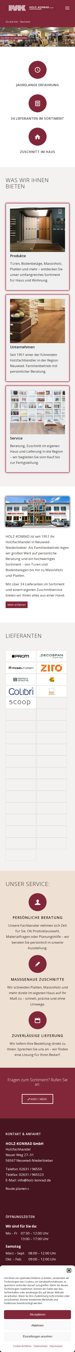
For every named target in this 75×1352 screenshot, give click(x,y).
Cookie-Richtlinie (22, 1346)
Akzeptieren (37, 1314)
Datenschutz (41, 1346)
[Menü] (67, 8)
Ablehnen (37, 1325)
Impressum (56, 1346)
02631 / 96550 (30, 1169)
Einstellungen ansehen (37, 1336)
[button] (69, 1270)
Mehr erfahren (17, 604)
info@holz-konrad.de (34, 1180)
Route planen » (17, 1188)
